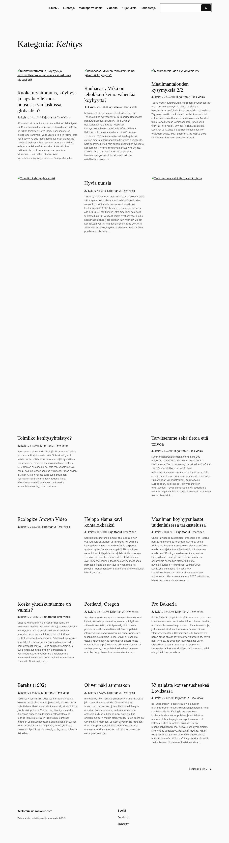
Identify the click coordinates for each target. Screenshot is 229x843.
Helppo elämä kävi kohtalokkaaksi (103, 522)
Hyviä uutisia (97, 183)
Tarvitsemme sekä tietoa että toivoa (179, 441)
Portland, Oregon (101, 604)
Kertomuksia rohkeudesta (34, 811)
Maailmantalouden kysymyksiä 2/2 (170, 87)
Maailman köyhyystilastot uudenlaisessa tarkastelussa (178, 522)
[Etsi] (206, 7)
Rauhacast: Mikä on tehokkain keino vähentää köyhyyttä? (109, 94)
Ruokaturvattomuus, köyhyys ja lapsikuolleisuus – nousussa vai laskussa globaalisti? (47, 101)
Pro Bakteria (164, 604)
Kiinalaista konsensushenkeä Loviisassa (180, 688)
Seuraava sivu (200, 768)
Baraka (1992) (31, 685)
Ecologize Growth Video (42, 519)
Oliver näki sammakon (107, 685)
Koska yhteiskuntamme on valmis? (44, 607)
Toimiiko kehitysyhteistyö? (44, 438)
